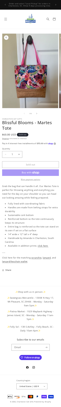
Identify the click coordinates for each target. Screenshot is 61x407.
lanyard (47, 257)
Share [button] (8, 270)
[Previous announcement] (5, 5)
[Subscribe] (46, 347)
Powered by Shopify (42, 402)
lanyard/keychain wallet (14, 261)
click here (43, 245)
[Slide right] (37, 113)
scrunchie (36, 257)
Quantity (6, 148)
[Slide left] (24, 113)
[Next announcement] (56, 5)
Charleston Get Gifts (25, 402)
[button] (6, 19)
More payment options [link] (30, 179)
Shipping (5, 138)
